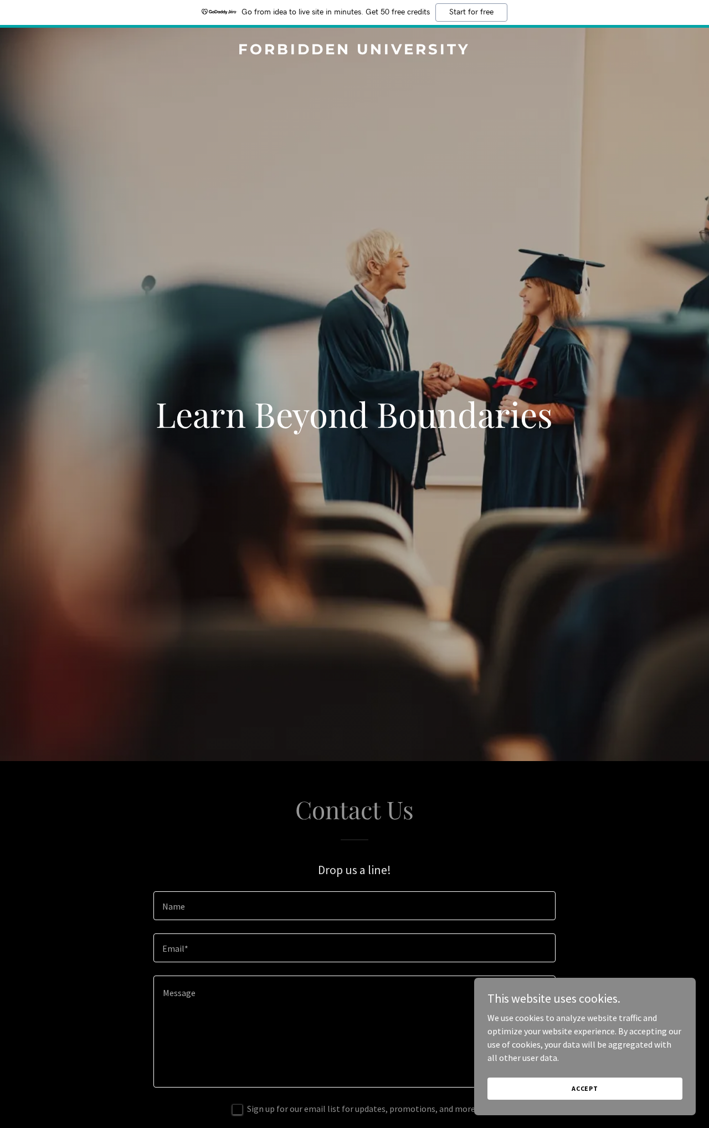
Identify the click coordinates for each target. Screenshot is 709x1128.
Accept (585, 1088)
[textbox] (354, 905)
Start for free (471, 12)
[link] (354, 51)
